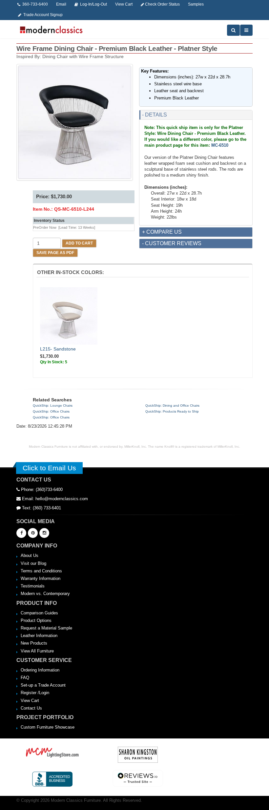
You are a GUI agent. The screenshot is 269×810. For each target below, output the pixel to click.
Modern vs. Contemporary (45, 593)
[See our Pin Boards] (33, 533)
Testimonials (33, 586)
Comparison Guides (39, 612)
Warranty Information (40, 578)
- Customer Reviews (171, 243)
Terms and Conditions (41, 570)
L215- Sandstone (58, 349)
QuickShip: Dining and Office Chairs (172, 405)
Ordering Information (40, 670)
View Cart (30, 700)
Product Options (36, 620)
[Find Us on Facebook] (21, 533)
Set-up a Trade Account (43, 685)
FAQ (25, 677)
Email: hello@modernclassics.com (54, 498)
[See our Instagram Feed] (44, 533)
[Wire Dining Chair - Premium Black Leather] (74, 122)
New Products (34, 643)
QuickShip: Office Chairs (51, 411)
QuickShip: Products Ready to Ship (172, 411)
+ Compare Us (162, 232)
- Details (154, 114)
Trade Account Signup (42, 14)
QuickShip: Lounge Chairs (52, 405)
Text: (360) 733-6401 (41, 507)
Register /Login (35, 692)
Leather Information (39, 635)
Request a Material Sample (46, 628)
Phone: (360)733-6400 (41, 489)
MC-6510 (219, 145)
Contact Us (31, 708)
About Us (29, 555)
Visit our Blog (33, 563)
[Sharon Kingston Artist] (138, 754)
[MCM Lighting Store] (52, 751)
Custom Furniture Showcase (47, 727)
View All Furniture (37, 651)
